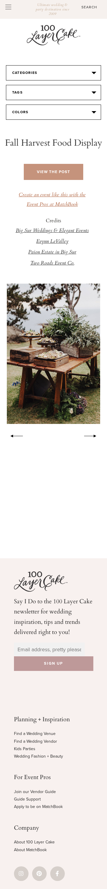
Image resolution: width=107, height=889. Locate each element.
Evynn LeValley (52, 241)
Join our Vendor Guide (35, 791)
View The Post (53, 172)
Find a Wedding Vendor (35, 741)
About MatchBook (30, 849)
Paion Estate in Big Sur (52, 252)
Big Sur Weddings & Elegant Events (52, 231)
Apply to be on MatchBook (38, 806)
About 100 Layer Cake (34, 842)
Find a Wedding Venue (35, 733)
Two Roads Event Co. (52, 263)
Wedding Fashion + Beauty (38, 756)
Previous (13, 435)
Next (93, 435)
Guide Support (27, 799)
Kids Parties (24, 748)
